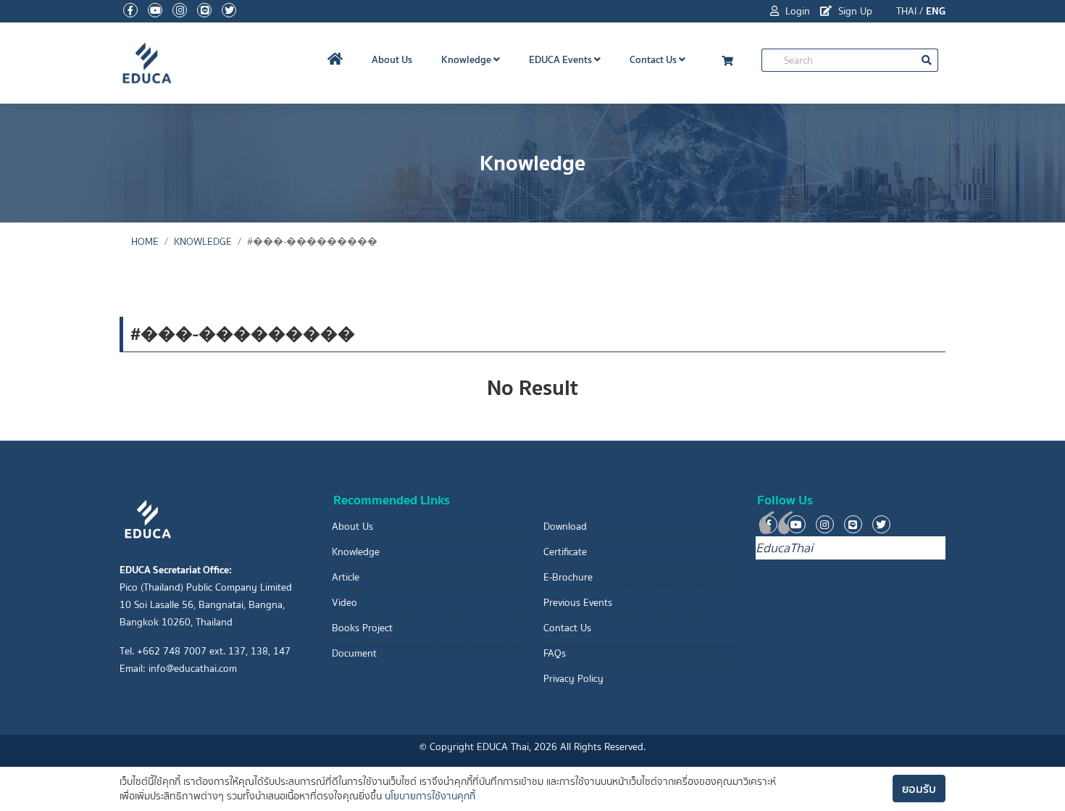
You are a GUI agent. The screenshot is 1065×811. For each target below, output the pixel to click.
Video (344, 602)
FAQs (554, 653)
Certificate (565, 552)
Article (345, 577)
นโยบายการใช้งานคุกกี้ (430, 796)
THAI (906, 11)
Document (354, 653)
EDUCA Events (561, 59)
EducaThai (784, 547)
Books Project (362, 628)
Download (565, 526)
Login (796, 11)
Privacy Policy (573, 678)
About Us (392, 59)
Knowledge (467, 59)
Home (145, 241)
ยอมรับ (919, 788)
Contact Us (654, 59)
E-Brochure (568, 577)
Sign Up (853, 11)
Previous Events (577, 602)
